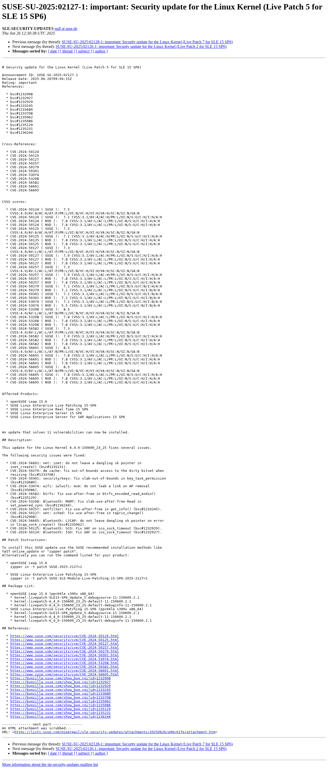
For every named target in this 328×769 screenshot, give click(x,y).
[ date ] (53, 51)
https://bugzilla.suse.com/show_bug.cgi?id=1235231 (60, 713)
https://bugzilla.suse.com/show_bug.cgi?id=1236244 (60, 717)
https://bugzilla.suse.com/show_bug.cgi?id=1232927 (60, 682)
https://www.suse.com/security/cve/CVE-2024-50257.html (64, 647)
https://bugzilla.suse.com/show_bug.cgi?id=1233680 (60, 693)
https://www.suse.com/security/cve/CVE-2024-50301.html (64, 655)
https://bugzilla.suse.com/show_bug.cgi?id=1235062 (60, 701)
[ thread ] (67, 51)
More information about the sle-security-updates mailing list (50, 764)
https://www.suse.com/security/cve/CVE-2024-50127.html (64, 644)
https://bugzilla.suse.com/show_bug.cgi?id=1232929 (60, 686)
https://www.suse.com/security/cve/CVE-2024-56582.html (64, 667)
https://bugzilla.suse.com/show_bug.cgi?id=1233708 (60, 697)
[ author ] (100, 51)
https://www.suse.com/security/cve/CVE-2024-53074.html (64, 659)
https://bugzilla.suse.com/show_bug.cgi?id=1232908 (60, 678)
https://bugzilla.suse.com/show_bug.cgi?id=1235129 (60, 709)
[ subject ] (84, 51)
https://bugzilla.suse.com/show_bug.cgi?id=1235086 (60, 705)
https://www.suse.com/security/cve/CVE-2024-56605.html (64, 674)
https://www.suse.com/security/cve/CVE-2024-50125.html (64, 640)
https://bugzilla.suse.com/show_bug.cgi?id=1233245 (60, 690)
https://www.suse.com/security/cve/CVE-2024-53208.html (64, 663)
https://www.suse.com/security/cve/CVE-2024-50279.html (64, 651)
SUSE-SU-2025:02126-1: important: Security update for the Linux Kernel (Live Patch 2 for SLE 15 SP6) (141, 46)
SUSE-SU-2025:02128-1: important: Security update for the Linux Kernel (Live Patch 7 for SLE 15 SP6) (147, 42)
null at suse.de (66, 28)
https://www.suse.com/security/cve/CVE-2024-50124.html (64, 636)
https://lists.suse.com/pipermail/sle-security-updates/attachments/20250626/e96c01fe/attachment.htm (114, 732)
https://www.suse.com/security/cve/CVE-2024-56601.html (64, 670)
